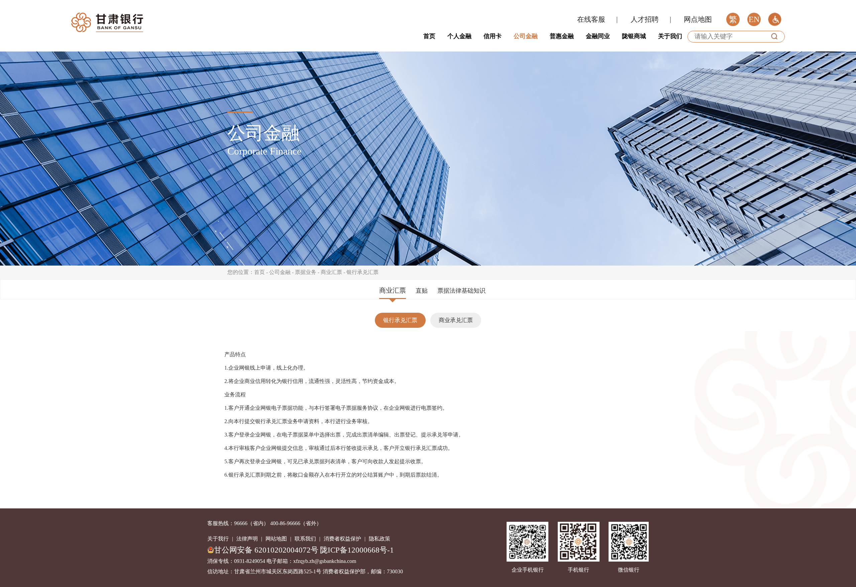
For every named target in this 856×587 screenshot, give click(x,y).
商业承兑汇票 (456, 320)
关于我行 (218, 539)
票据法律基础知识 (461, 290)
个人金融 (459, 36)
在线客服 (591, 19)
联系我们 (305, 539)
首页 (429, 36)
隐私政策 (379, 539)
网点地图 (698, 19)
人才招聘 (645, 19)
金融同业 (598, 36)
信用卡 (493, 36)
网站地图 (276, 539)
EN (754, 19)
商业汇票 (331, 272)
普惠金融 (562, 36)
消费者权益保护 (342, 539)
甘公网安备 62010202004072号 (266, 550)
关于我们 (670, 36)
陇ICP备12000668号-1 (357, 550)
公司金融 (526, 36)
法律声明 (247, 539)
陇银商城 (634, 36)
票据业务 (305, 272)
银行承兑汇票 (362, 272)
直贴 (422, 290)
